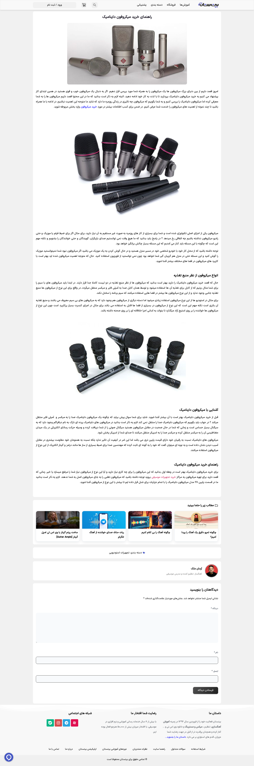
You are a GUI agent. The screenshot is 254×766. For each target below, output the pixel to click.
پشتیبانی (141, 5)
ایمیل (215, 671)
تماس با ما (54, 749)
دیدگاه (214, 608)
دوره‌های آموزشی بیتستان (114, 749)
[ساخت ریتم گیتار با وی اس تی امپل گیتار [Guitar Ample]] (58, 520)
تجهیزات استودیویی (119, 553)
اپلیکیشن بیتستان (87, 749)
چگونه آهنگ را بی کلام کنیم (156, 532)
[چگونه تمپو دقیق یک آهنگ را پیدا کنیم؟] (196, 520)
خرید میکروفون (89, 107)
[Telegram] (66, 723)
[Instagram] (58, 723)
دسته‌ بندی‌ (156, 5)
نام (216, 652)
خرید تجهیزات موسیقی (164, 477)
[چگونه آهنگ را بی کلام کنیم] (150, 520)
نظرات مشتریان (140, 749)
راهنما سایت (159, 749)
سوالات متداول (178, 749)
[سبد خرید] (84, 5)
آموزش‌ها (185, 5)
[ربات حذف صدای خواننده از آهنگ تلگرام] (104, 520)
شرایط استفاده (198, 749)
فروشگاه (171, 5)
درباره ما (69, 749)
